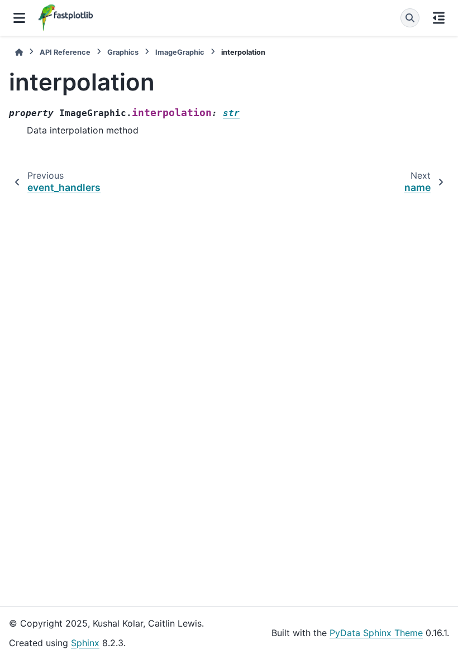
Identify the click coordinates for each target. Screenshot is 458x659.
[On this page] (438, 17)
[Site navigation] (19, 17)
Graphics (123, 52)
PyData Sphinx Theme (376, 632)
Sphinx (85, 642)
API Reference (65, 52)
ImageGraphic (179, 52)
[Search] (409, 17)
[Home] (19, 52)
